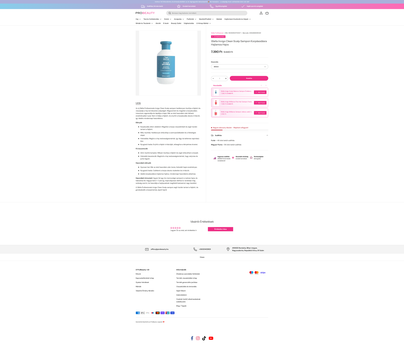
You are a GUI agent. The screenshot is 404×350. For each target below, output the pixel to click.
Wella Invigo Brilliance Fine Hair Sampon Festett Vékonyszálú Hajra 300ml (237, 102)
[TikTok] (204, 339)
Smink (166, 19)
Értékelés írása (220, 229)
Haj (137, 19)
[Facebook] (192, 339)
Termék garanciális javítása (186, 282)
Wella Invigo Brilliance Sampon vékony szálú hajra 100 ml (237, 112)
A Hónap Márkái (202, 23)
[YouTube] (211, 339)
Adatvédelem (181, 295)
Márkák (219, 19)
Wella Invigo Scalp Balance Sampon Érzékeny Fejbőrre (237, 91)
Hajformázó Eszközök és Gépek (236, 19)
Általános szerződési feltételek (188, 274)
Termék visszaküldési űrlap (186, 278)
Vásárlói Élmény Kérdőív (145, 291)
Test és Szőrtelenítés (151, 19)
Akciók (158, 23)
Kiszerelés (214, 62)
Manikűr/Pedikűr (205, 19)
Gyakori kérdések (142, 282)
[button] (267, 13)
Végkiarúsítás (189, 23)
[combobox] (206, 13)
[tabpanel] (168, 150)
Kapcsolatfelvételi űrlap (145, 278)
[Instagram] (198, 339)
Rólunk (138, 274)
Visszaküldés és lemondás (186, 286)
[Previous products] (261, 85)
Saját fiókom (181, 291)
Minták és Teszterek (143, 23)
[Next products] (266, 85)
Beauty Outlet (176, 23)
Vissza (202, 257)
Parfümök (190, 19)
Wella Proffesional (217, 33)
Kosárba (249, 78)
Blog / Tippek (181, 306)
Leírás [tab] (138, 103)
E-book (166, 23)
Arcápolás (178, 19)
